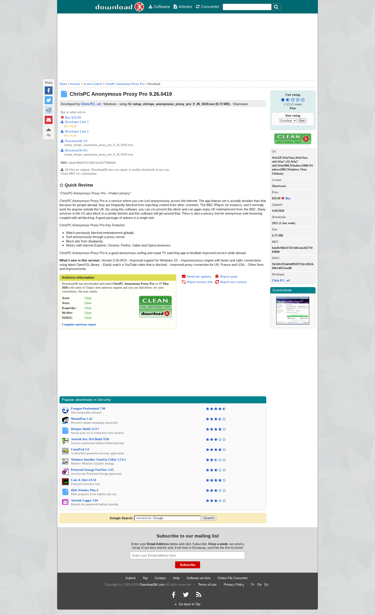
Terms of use (207, 584)
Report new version (233, 282)
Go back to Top (189, 604)
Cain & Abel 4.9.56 (83, 480)
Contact (160, 578)
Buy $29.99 (73, 117)
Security (75, 84)
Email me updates (199, 276)
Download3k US (76, 141)
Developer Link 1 (77, 122)
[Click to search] (277, 7)
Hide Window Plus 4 (84, 490)
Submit (130, 578)
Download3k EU (76, 150)
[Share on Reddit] (49, 110)
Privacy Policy (234, 584)
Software (162, 6)
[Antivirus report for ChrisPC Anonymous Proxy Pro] (155, 316)
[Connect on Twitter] (186, 596)
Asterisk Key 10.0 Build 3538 (90, 439)
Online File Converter (233, 578)
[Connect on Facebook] (173, 596)
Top (145, 578)
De (259, 584)
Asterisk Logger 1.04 (84, 500)
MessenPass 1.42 (81, 418)
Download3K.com (152, 584)
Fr (252, 584)
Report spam (228, 276)
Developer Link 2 (77, 131)
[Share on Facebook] (49, 90)
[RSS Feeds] (199, 596)
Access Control (93, 84)
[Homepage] (120, 6)
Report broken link (200, 282)
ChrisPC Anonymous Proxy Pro (124, 84)
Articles (185, 6)
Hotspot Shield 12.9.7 (85, 429)
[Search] (276, 7)
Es (266, 584)
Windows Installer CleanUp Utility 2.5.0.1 (98, 459)
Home (63, 84)
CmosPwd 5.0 (80, 449)
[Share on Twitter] (49, 100)
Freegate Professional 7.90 (88, 408)
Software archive (199, 578)
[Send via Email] (49, 120)
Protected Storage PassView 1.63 (92, 469)
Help (176, 578)
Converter (210, 6)
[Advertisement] (187, 47)
